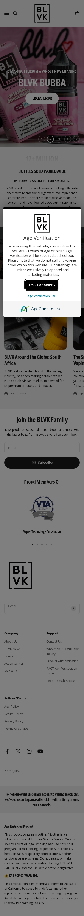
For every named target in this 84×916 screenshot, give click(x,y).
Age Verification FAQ (42, 296)
